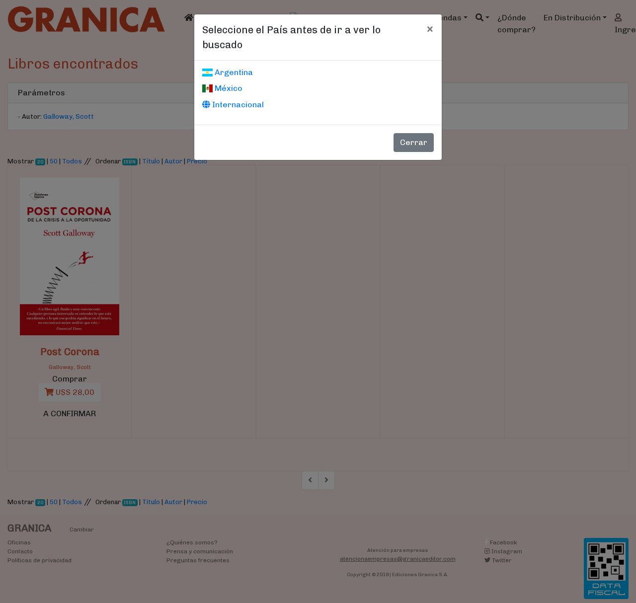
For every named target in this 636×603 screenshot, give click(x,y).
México (227, 88)
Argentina (233, 72)
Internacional (237, 104)
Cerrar (413, 142)
